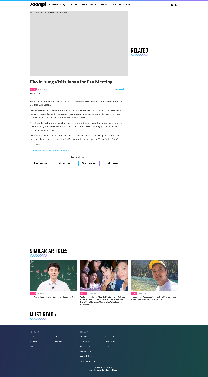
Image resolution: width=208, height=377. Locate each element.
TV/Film (33, 293)
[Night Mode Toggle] (176, 5)
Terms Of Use (85, 342)
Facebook (41, 163)
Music (113, 4)
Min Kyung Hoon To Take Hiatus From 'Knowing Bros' (53, 297)
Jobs (107, 346)
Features (124, 4)
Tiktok (114, 163)
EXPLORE (53, 4)
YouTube (58, 342)
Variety (33, 89)
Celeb (84, 4)
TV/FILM (102, 4)
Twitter (65, 163)
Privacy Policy (85, 346)
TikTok (57, 337)
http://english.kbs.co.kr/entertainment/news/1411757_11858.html (49, 150)
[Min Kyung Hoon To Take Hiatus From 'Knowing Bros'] (53, 275)
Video (74, 4)
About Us (83, 337)
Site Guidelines (111, 337)
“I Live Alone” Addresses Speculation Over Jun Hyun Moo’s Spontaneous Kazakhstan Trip (153, 298)
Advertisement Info (87, 361)
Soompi (120, 89)
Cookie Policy (85, 351)
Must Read (42, 314)
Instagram (90, 163)
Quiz (66, 4)
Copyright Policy (86, 356)
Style (92, 4)
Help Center (110, 342)
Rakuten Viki (109, 370)
